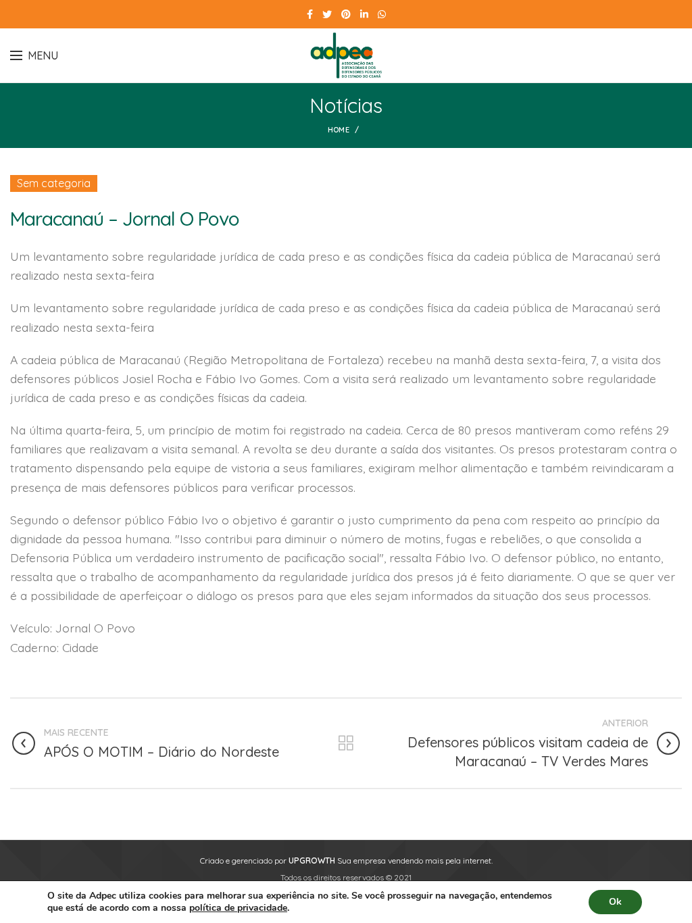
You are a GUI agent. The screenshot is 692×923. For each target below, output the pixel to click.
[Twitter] (327, 14)
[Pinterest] (346, 14)
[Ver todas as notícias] (346, 743)
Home (338, 129)
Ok (615, 901)
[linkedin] (364, 14)
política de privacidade (238, 907)
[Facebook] (310, 14)
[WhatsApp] (382, 14)
